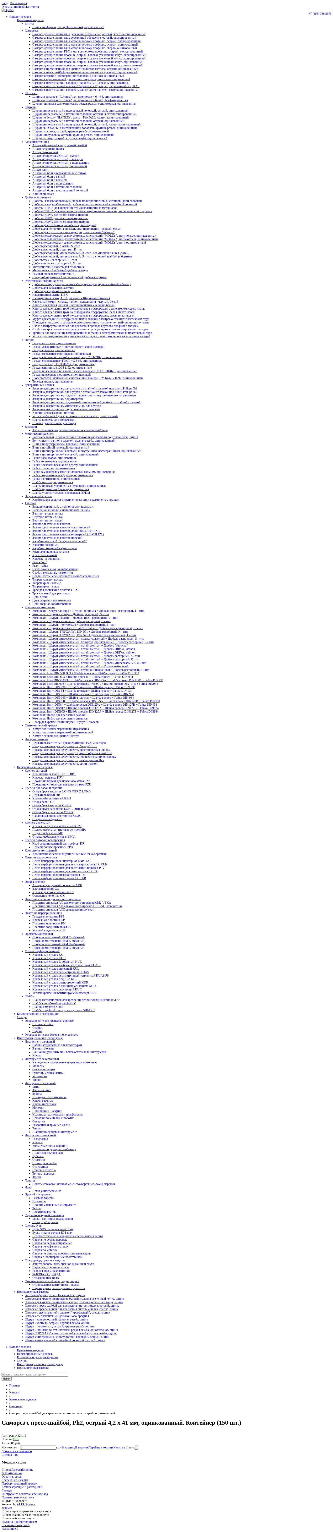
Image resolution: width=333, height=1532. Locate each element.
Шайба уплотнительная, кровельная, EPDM (61, 492)
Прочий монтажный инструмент (54, 1204)
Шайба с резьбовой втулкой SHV (54, 1003)
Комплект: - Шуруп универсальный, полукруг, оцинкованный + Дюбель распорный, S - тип (93, 642)
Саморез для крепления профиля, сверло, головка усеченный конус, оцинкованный (87, 65)
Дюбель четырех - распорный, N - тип (57, 263)
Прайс (22, 6)
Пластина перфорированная (43, 913)
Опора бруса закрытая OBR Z (51, 805)
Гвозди (29, 339)
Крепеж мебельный (37, 822)
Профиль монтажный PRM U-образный (58, 944)
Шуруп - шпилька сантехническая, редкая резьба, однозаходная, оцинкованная (84, 103)
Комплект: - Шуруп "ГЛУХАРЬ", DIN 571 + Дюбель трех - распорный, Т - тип (84, 635)
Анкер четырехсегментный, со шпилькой (59, 166)
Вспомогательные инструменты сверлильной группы (67, 1236)
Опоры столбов (35, 881)
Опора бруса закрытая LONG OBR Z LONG (61, 791)
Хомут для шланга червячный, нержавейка (60, 728)
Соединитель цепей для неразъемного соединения (65, 576)
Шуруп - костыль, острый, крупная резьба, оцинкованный (70, 131)
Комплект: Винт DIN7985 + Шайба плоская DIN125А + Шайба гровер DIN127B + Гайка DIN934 (96, 701)
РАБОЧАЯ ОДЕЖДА (46, 1274)
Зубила (37, 1093)
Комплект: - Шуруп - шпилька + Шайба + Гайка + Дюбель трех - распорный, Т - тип (87, 628)
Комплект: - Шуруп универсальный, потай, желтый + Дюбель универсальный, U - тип (89, 662)
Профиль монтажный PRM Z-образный (58, 947)
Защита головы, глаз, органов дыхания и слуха (63, 1263)
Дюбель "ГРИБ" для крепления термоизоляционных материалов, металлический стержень (92, 211)
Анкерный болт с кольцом (49, 180)
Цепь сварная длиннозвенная (51, 600)
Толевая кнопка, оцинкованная (52, 381)
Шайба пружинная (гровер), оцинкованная (60, 489)
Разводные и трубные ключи (51, 1125)
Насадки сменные (36, 739)
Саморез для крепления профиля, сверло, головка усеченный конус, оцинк (74, 1302)
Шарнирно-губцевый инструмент (54, 1131)
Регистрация (18, 3)
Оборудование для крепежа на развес (49, 1020)
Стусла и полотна (44, 1170)
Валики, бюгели (43, 1048)
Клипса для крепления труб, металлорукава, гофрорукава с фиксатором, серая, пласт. (88, 308)
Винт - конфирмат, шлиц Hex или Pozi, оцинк (55, 1295)
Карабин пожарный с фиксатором (54, 548)
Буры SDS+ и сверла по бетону (52, 1229)
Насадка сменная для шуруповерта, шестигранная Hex (68, 760)
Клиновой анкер (43, 194)
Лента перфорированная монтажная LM (58, 874)
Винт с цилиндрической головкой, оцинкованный (65, 454)
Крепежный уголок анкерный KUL (55, 968)
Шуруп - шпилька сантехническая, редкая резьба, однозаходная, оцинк (71, 1329)
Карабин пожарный (45, 544)
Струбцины (40, 1166)
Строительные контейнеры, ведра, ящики (52, 1281)
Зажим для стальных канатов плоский (57, 537)
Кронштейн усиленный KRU (51, 798)
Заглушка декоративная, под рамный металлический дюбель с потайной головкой (86, 402)
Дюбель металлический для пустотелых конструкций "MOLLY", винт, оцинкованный (89, 242)
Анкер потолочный (45, 152)
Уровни (37, 1079)
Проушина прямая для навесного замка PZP (61, 781)
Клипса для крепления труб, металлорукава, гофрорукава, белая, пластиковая (83, 312)
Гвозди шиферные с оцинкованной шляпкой (61, 374)
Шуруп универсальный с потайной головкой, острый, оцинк (65, 1340)
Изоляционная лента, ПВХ (50, 294)
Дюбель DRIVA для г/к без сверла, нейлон (60, 214)
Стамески (38, 1159)
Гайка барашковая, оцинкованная (54, 458)
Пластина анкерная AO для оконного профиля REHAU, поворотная (77, 906)
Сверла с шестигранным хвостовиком (57, 1257)
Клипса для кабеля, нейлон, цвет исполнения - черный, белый (73, 305)
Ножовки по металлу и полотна (53, 1118)
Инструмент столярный (40, 1135)
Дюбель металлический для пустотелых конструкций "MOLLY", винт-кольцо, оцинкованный (94, 235)
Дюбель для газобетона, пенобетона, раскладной (64, 225)
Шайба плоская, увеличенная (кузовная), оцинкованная (69, 485)
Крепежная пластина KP (48, 920)
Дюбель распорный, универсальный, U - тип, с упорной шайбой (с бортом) (82, 256)
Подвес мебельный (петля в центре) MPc (59, 829)
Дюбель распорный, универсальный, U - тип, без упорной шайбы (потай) (80, 253)
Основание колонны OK (48, 895)
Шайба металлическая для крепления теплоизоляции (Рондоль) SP (76, 999)
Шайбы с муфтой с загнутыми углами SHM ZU (63, 1010)
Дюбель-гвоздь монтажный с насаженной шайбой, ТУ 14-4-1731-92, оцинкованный (87, 378)
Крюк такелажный (44, 555)
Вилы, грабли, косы (45, 1222)
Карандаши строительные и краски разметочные (64, 1062)
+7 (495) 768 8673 (320, 13)
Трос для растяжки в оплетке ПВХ (55, 590)
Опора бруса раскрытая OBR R (52, 812)
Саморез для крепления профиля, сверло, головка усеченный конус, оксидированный (88, 58)
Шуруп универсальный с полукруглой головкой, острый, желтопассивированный (86, 124)
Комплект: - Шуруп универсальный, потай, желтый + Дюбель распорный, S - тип (86, 656)
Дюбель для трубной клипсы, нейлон (57, 291)
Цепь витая (39, 596)
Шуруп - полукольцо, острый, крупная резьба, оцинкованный (73, 134)
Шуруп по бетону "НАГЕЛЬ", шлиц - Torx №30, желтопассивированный (80, 117)
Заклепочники (41, 1090)
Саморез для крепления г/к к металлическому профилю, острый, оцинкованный (85, 44)
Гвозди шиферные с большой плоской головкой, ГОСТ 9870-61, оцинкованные (84, 371)
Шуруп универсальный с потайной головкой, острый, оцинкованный (78, 121)
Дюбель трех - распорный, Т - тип (54, 260)
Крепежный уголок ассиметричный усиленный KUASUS (70, 975)
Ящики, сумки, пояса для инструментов (58, 1288)
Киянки (37, 1142)
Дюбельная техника (38, 197)
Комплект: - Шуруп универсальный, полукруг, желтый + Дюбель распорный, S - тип (88, 638)
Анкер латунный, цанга (48, 148)
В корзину (68, 1447)
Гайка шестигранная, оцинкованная (56, 478)
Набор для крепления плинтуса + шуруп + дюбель (65, 722)
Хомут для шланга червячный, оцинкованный (62, 732)
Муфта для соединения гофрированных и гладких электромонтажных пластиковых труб (90, 319)
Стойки (37, 1027)
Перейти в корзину (101, 1447)
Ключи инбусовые (44, 1104)
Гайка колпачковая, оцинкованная (54, 461)
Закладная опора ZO (45, 888)
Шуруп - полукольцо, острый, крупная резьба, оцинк (59, 1326)
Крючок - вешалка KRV (48, 777)
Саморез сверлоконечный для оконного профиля (57, 1316)
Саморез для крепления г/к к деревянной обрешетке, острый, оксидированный (84, 37)
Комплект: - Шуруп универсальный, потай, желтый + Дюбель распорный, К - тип (86, 659)
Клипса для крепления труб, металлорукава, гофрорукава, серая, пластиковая (83, 315)
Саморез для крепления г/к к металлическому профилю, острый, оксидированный (86, 41)
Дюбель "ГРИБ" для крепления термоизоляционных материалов (74, 207)
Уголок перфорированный (42, 951)
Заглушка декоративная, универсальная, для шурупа (66, 405)
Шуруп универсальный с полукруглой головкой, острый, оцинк (67, 1336)
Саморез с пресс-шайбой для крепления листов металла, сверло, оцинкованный (84, 72)
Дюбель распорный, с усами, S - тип (56, 246)
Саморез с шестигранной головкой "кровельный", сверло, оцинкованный (81, 82)
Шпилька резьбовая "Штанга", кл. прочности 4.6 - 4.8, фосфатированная (80, 100)
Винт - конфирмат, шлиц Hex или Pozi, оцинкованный (68, 27)
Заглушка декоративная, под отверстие (57, 398)
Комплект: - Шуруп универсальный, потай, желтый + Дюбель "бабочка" (80, 645)
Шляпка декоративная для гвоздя (54, 423)
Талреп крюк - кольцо (46, 583)
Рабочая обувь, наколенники (51, 1270)
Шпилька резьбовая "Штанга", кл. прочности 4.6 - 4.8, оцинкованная (77, 96)
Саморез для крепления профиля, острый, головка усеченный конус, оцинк (74, 1298)
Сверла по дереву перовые (49, 1239)
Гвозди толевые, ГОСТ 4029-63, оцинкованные (63, 364)
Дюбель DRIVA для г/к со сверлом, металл (60, 218)
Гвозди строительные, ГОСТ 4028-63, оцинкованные (67, 360)
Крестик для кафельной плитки (53, 412)
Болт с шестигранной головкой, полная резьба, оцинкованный (73, 440)
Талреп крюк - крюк (45, 586)
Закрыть (7, 1507)
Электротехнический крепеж (44, 280)
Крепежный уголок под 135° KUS (54, 979)
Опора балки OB (43, 801)
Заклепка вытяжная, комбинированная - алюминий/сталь (70, 430)
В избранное (10, 1454)
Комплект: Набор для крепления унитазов (60, 718)
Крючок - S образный (46, 558)
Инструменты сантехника (49, 1097)
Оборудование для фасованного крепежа (51, 1034)
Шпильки (31, 93)
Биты (35, 1086)
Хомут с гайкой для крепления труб (55, 735)
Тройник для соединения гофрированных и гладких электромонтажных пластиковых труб (92, 332)
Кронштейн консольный (41, 850)
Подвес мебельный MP (47, 833)
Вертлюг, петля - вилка (47, 517)
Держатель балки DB (46, 794)
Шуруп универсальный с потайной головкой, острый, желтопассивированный (84, 114)
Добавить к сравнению (17, 1451)
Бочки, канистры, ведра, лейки (52, 1218)
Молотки (38, 1107)
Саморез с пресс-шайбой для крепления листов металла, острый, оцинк (72, 1305)
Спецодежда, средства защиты (45, 1260)
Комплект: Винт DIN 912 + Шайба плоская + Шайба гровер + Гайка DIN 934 (83, 694)
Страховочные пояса (46, 1277)
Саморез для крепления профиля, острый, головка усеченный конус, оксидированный (89, 55)
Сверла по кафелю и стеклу (50, 1246)
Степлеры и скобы (44, 1163)
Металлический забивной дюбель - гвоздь (60, 270)
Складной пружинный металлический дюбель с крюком (69, 277)
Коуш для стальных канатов (50, 551)
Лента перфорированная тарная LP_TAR (59, 878)
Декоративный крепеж (40, 385)
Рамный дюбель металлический (53, 273)
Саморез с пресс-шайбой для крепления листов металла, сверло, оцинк (71, 1309)
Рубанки (38, 1156)
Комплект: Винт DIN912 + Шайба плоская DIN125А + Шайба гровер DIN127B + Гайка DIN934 (95, 708)
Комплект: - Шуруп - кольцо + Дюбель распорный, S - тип (70, 614)
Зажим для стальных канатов (51, 524)
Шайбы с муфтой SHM (47, 1006)
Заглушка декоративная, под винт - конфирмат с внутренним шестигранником (84, 395)
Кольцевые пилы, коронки (49, 1145)
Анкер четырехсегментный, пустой (55, 155)
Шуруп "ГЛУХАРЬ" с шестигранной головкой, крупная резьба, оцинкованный (84, 128)
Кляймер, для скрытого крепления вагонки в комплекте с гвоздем (75, 499)
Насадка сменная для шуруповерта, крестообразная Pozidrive (72, 753)
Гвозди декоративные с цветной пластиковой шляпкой (68, 346)
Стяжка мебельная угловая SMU (53, 836)
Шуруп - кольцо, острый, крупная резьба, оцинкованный (69, 138)
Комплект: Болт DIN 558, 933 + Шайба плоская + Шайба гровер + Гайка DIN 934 (85, 673)
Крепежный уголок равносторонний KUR (60, 982)
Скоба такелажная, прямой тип (52, 572)
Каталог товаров (20, 16)
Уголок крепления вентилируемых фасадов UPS (64, 993)
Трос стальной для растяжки (51, 593)
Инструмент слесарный (40, 1083)
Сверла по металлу (44, 1250)
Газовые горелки (43, 1197)
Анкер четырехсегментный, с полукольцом (60, 162)
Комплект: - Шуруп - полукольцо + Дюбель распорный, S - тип (73, 624)
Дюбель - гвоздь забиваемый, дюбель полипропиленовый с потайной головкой (84, 204)
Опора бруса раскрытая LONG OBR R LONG (62, 808)
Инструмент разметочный (42, 1059)
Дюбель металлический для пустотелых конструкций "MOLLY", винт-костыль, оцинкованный (95, 239)
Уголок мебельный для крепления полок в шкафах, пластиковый (75, 416)
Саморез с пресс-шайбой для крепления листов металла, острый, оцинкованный (85, 68)
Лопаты (30, 1180)
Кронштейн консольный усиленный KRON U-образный (69, 854)
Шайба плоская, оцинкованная (52, 482)
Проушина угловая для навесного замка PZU (61, 784)
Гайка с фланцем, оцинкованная (53, 468)
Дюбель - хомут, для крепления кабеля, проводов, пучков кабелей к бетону (81, 284)
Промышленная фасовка (33, 1291)
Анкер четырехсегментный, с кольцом (57, 159)
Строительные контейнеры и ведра (55, 1284)
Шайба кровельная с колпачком (53, 419)
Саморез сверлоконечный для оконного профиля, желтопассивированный (81, 79)
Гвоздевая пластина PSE (48, 916)
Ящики (37, 1031)
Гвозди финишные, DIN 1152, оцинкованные (62, 367)
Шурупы (30, 107)
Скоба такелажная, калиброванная (54, 569)
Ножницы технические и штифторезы (57, 1114)
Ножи (28, 1187)
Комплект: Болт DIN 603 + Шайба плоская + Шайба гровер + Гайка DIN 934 (82, 676)
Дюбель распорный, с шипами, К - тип (57, 249)
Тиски (36, 1128)
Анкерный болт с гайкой (48, 176)
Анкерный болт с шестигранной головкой (60, 190)
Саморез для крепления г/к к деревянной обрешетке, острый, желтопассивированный (88, 34)
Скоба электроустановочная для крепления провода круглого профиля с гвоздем (85, 326)
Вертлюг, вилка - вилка (47, 513)
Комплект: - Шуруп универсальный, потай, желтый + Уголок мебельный (80, 666)
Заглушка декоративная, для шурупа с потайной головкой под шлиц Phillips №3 (84, 392)
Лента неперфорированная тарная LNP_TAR (62, 860)
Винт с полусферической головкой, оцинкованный (66, 444)
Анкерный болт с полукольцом (52, 183)
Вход (5, 3)
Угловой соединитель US (49, 930)
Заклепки (31, 426)
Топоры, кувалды (43, 1173)
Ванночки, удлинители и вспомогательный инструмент (69, 1052)
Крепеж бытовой (36, 770)
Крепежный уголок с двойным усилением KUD (64, 986)
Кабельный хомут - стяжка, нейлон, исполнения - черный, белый (75, 301)
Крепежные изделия (30, 20)
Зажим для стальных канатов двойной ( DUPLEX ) (65, 530)
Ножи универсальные (46, 1191)
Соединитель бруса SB (47, 819)
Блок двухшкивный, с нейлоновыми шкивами (62, 506)
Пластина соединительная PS (51, 927)
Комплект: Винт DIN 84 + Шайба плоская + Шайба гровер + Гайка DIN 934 (82, 690)
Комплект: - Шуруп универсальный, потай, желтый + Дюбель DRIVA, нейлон (83, 652)
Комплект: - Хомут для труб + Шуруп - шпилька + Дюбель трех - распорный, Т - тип (88, 610)
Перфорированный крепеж (35, 767)
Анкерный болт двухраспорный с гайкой (59, 173)
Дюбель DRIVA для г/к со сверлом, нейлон (60, 221)
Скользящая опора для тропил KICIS (56, 815)
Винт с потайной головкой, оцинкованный (60, 447)
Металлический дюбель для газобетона (58, 266)
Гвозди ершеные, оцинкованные (53, 350)
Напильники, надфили (47, 1111)
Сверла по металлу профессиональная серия (61, 1253)
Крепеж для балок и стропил (43, 788)
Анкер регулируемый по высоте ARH (57, 885)
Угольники (39, 1076)
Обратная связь (12, 1476)
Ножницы (39, 1201)
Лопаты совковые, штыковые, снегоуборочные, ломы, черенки (73, 1184)
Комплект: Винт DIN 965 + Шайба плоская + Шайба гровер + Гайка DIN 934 (83, 697)
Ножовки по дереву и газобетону (54, 1149)
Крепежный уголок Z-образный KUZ (57, 961)
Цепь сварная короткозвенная (51, 603)
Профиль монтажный (39, 933)
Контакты (32, 6)
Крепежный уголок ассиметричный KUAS (60, 972)
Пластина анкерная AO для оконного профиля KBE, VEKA (71, 902)
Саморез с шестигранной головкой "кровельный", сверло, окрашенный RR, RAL (86, 86)
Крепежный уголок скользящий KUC (57, 989)
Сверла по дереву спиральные (52, 1243)
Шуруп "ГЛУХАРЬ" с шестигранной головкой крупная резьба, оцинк (71, 1333)
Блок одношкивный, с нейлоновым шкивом (61, 510)
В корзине (81, 1447)
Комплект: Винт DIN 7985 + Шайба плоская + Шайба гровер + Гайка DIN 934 (83, 687)
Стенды (22, 1017)
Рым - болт (39, 562)
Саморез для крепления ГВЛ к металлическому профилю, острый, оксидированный (87, 51)
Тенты (36, 1208)
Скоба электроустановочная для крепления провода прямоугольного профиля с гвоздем (90, 329)
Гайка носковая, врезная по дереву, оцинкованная (65, 464)
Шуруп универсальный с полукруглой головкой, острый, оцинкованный (80, 110)
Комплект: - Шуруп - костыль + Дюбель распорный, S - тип (71, 621)
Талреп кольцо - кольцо (47, 579)
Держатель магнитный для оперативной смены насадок (69, 742)
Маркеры (38, 1065)
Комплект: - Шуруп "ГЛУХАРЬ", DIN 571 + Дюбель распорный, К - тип (80, 631)
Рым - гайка (40, 565)
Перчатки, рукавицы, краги (50, 1267)
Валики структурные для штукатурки (57, 1045)
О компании (10, 6)
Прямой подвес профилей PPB (52, 847)
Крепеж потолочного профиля (45, 840)
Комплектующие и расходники (37, 1013)
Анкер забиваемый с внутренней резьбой (59, 145)
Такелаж (30, 503)
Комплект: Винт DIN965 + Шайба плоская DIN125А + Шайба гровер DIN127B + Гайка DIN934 (95, 711)
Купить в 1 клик (124, 1447)
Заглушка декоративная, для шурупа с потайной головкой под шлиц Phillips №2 (84, 388)
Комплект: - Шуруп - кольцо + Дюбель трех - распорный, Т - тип (75, 617)
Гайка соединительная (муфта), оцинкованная (62, 475)
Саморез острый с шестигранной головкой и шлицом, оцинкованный (78, 75)
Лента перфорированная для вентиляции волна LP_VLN (69, 864)
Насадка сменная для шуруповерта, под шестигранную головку (74, 756)
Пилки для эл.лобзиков (47, 1152)
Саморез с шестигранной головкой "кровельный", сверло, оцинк (67, 1312)
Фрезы (36, 1177)
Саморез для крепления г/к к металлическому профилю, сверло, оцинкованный (84, 48)
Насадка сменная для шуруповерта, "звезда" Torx (64, 746)
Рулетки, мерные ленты (47, 1072)
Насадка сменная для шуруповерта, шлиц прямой (65, 763)
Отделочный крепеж (38, 496)
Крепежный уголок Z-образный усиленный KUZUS (66, 965)
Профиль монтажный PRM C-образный (58, 937)
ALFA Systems (26, 1504)
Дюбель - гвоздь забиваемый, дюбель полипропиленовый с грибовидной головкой (87, 200)
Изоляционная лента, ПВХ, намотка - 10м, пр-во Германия (71, 298)
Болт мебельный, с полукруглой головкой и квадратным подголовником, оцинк (85, 437)
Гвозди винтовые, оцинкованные (54, 343)
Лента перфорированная (41, 857)
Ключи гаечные (42, 1100)
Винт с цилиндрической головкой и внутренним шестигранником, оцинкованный (86, 451)
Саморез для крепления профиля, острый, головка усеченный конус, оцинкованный (87, 61)
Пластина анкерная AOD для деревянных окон (63, 909)
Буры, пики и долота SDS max (52, 1232)
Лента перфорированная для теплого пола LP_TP (65, 871)
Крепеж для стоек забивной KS (53, 892)
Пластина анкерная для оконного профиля (53, 899)
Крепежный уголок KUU (49, 958)
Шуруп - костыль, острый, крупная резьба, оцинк (57, 1323)
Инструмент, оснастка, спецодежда (40, 1038)
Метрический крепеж (39, 433)
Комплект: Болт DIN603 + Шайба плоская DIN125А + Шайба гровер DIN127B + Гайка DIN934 (95, 683)
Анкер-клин (40, 169)
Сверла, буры (33, 1225)
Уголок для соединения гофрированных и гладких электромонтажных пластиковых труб (91, 336)
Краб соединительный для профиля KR (58, 843)
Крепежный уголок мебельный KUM (57, 826)
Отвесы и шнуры (43, 1069)
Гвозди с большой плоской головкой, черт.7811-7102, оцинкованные (77, 357)
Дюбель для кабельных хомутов (53, 287)
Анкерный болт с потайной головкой (57, 187)
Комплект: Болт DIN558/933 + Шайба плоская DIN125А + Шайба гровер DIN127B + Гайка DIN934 (97, 680)
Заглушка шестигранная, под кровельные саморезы (66, 409)
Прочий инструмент (38, 1194)
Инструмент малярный (40, 1041)
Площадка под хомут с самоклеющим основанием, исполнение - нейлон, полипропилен (90, 322)
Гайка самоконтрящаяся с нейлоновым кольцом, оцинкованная (73, 471)
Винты (29, 23)
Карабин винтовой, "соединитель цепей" (59, 541)
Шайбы (29, 996)
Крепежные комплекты (40, 607)
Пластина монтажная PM (49, 923)
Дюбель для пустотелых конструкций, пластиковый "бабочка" (73, 232)
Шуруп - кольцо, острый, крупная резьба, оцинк (56, 1319)
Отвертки (38, 1121)
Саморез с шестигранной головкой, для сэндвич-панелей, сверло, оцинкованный (85, 89)
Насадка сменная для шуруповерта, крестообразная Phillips (71, 749)
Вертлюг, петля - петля (47, 520)
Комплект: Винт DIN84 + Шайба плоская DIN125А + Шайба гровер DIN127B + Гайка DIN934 (94, 704)
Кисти (36, 1055)
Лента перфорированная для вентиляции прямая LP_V (68, 867)
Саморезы (31, 30)
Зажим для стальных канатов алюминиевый (61, 527)
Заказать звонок (12, 1473)
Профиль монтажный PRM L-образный (58, 940)
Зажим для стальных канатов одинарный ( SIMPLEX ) (68, 534)
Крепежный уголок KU (47, 954)
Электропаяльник (44, 1211)
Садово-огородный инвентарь (44, 1215)
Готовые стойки (42, 1024)
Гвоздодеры (40, 1138)
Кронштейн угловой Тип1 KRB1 (54, 774)
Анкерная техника (37, 141)
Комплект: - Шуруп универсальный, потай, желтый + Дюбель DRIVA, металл (83, 649)
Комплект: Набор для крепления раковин (59, 715)
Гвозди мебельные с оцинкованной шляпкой (61, 353)
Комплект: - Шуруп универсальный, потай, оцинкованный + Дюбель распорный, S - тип (91, 669)
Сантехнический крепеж (41, 725)
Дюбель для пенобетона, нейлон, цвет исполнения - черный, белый (76, 228)
